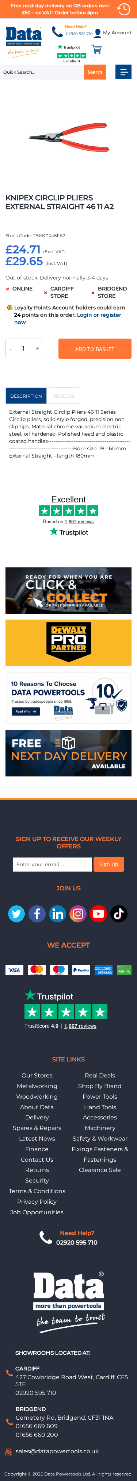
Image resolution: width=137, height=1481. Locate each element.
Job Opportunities (37, 1212)
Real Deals (100, 1075)
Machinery (100, 1128)
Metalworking (37, 1086)
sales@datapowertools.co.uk (57, 1451)
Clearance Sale (100, 1169)
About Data (37, 1107)
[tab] (26, 395)
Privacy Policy (37, 1201)
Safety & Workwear (100, 1138)
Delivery (37, 1117)
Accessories (100, 1117)
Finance (37, 1149)
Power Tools (100, 1096)
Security (37, 1180)
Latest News (37, 1138)
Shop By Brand (100, 1086)
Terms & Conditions (37, 1191)
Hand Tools (100, 1107)
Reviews (64, 396)
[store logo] (23, 42)
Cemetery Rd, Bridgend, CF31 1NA (64, 1417)
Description (26, 396)
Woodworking (37, 1096)
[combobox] (53, 72)
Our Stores (37, 1075)
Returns (37, 1169)
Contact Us (37, 1159)
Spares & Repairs (37, 1128)
